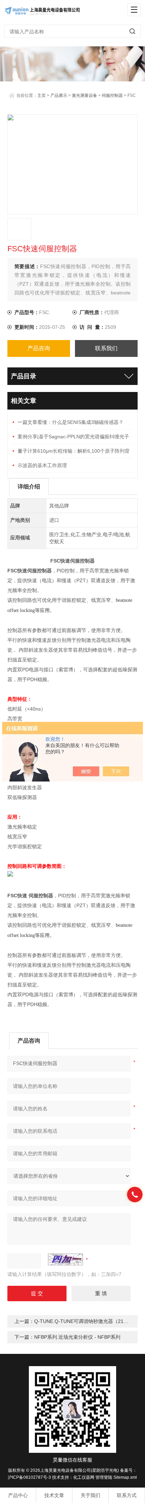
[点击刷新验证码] (65, 1259)
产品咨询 (38, 348)
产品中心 (18, 1495)
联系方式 (127, 1495)
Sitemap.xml (125, 1477)
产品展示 (58, 95)
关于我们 (90, 1495)
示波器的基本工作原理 (42, 465)
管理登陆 (103, 1477)
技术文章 (54, 1495)
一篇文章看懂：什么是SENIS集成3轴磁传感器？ (71, 422)
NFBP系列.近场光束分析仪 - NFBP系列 (77, 1337)
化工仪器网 (83, 1477)
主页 (41, 95)
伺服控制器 (112, 95)
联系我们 (106, 348)
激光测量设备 (84, 95)
